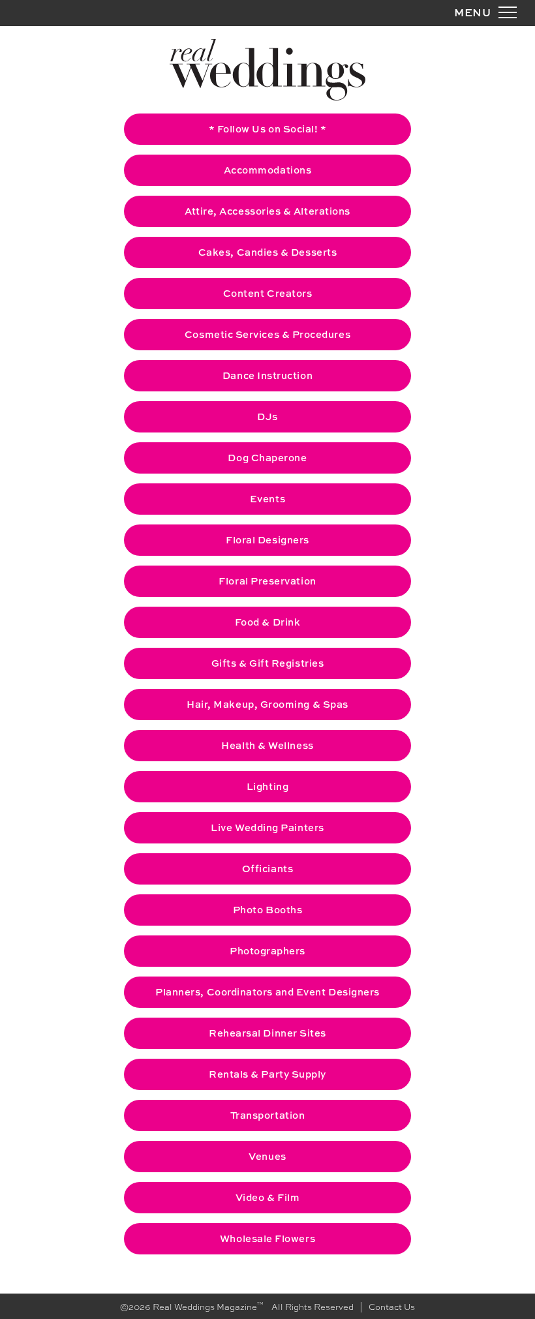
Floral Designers (267, 540)
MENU (472, 12)
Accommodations (268, 170)
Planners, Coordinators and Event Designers (267, 992)
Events (267, 499)
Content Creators (268, 293)
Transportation (267, 1115)
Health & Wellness (267, 745)
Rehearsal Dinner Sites (267, 1033)
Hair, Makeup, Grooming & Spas (267, 704)
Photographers (267, 951)
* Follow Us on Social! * (268, 129)
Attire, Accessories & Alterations (267, 211)
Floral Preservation (267, 581)
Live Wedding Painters (267, 827)
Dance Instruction (267, 375)
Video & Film (267, 1197)
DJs (267, 416)
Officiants (267, 868)
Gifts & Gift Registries (267, 663)
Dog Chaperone (267, 457)
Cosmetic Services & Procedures (267, 334)
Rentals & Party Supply (267, 1074)
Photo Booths (267, 910)
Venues (267, 1156)
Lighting (267, 786)
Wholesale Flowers (267, 1238)
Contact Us (392, 1306)
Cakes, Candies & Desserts (267, 252)
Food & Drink (267, 622)
